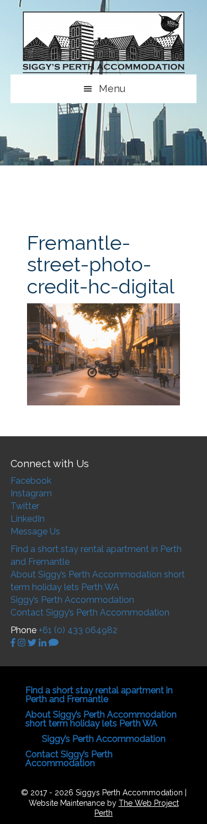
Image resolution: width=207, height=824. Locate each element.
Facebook (30, 480)
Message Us (35, 531)
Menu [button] (112, 88)
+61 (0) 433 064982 (78, 630)
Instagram (31, 493)
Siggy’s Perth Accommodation (72, 600)
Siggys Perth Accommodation (104, 42)
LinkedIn (27, 518)
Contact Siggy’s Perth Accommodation (89, 612)
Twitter (24, 506)
